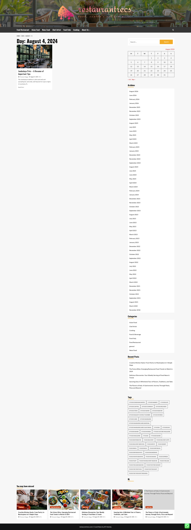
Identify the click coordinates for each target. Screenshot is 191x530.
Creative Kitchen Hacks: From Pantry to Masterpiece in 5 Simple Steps (150, 364)
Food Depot (151, 444)
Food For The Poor (135, 469)
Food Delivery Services (136, 444)
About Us (85, 30)
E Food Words (146, 431)
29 (151, 75)
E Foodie (157, 427)
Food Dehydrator (135, 440)
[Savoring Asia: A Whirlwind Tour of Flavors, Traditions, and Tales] (127, 500)
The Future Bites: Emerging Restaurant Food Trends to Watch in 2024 (151, 370)
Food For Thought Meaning (138, 473)
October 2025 (134, 115)
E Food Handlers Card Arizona (139, 423)
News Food (46, 30)
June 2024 (132, 175)
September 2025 (135, 119)
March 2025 (133, 143)
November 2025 (134, 111)
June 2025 (132, 131)
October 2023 (134, 207)
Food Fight (132, 461)
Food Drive (133, 448)
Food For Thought (151, 469)
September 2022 (135, 258)
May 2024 (132, 179)
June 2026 (132, 95)
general (131, 346)
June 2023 (132, 222)
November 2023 (134, 203)
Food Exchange (151, 456)
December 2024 (134, 155)
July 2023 (132, 218)
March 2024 (133, 187)
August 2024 (133, 167)
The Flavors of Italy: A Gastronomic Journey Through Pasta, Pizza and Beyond (149, 387)
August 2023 (133, 214)
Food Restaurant (23, 30)
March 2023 (133, 234)
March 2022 (133, 282)
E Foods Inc (166, 427)
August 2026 (133, 91)
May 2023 (132, 226)
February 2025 (134, 147)
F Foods (145, 435)
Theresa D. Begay (24, 77)
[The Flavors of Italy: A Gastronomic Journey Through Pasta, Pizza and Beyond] (159, 500)
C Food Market (153, 402)
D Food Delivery (161, 406)
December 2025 (134, 107)
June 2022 (132, 270)
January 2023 (134, 242)
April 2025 (132, 139)
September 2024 (135, 163)
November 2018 (134, 310)
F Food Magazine (134, 435)
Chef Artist (56, 30)
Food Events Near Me (136, 456)
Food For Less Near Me (136, 465)
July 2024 (132, 171)
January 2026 (134, 103)
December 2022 (134, 246)
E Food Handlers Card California (140, 427)
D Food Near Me (157, 410)
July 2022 (132, 266)
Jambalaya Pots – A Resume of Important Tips (31, 72)
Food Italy (67, 30)
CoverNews (98, 527)
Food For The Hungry (153, 465)
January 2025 (134, 151)
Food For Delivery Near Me (148, 461)
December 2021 (134, 286)
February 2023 (134, 238)
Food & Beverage (135, 334)
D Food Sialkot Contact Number (139, 415)
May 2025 (132, 135)
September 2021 (135, 298)
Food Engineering (151, 452)
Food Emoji (143, 448)
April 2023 (132, 230)
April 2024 (132, 183)
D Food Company (147, 406)
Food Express (163, 456)
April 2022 (132, 278)
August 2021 (133, 302)
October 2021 (134, 294)
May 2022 (132, 274)
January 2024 (134, 195)
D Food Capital (134, 406)
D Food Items (133, 410)
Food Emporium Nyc (135, 452)
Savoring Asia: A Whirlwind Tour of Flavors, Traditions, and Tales (151, 382)
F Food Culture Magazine (162, 431)
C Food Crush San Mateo (137, 402)
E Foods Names (134, 431)
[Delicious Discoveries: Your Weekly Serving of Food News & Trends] (95, 500)
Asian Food (36, 30)
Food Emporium (155, 448)
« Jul (129, 79)
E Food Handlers (145, 419)
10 (164, 62)
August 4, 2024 (34, 77)
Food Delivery (149, 440)
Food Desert (162, 444)
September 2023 (135, 210)
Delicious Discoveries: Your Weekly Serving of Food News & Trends (149, 376)
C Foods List (164, 402)
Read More (21, 87)
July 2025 (132, 127)
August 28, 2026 (35, 517)
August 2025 (133, 123)
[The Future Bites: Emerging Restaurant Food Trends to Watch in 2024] (64, 500)
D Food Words (158, 415)
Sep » (133, 79)
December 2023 (134, 199)
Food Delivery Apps (162, 440)
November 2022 (134, 250)
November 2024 (134, 159)
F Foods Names (156, 435)
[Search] (173, 30)
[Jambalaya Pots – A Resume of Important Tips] (34, 56)
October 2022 (134, 254)
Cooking (76, 30)
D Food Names (144, 410)
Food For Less (164, 461)
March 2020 (133, 306)
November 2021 (134, 290)
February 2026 (134, 99)
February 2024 (134, 191)
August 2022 (133, 262)
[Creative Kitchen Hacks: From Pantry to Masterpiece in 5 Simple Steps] (32, 500)
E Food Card (133, 419)
